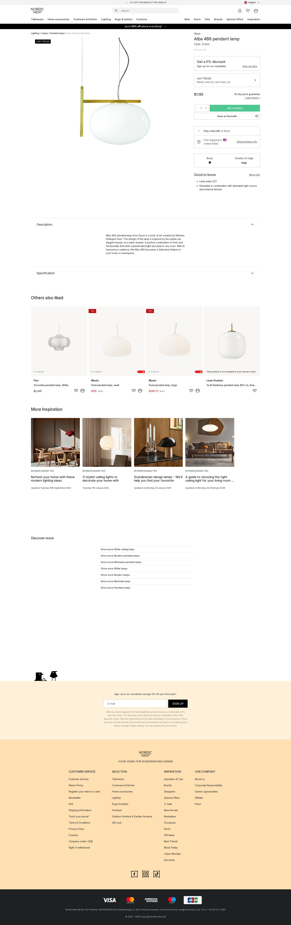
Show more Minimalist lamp (115, 581)
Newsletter (75, 797)
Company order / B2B (81, 841)
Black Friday (171, 847)
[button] (200, 50)
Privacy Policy (76, 828)
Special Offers (235, 19)
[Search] (116, 10)
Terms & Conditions (79, 822)
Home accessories (58, 19)
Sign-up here (250, 66)
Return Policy (76, 785)
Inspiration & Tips (173, 779)
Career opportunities (206, 791)
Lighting (106, 19)
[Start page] (37, 10)
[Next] (181, 105)
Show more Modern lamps (115, 574)
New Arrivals (171, 810)
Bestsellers (170, 816)
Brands (218, 19)
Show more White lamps (114, 568)
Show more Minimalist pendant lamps (121, 562)
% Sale (168, 804)
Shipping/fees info (247, 141)
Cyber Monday (172, 853)
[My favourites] (248, 11)
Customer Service (79, 779)
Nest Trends (171, 841)
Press (198, 804)
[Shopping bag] (256, 11)
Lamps (44, 33)
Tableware (37, 19)
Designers (169, 791)
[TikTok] (156, 874)
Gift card (116, 822)
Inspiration (253, 19)
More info (254, 174)
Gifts (207, 19)
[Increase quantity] (206, 108)
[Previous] (42, 105)
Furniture (141, 19)
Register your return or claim (84, 791)
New (187, 19)
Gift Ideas (169, 835)
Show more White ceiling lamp (117, 549)
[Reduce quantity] (196, 108)
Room (197, 19)
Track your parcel (79, 816)
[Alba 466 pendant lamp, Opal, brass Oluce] (112, 105)
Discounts (169, 860)
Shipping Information (80, 810)
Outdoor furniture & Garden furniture (132, 816)
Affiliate (199, 797)
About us (200, 779)
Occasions (170, 822)
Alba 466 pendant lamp (78, 33)
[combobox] (252, 2)
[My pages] (240, 11)
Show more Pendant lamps (115, 587)
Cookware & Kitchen (123, 785)
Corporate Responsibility (208, 785)
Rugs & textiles (123, 19)
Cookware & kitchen (85, 19)
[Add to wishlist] (76, 390)
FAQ (71, 804)
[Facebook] (134, 874)
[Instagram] (145, 874)
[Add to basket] (82, 390)
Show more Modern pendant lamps (120, 555)
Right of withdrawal (79, 847)
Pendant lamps (57, 33)
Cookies (73, 835)
